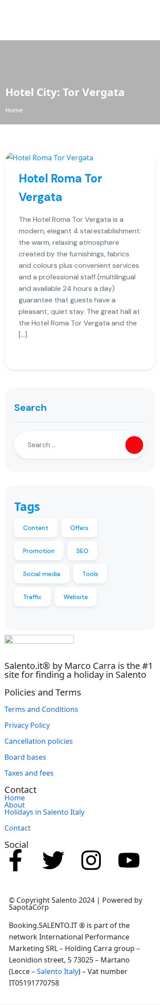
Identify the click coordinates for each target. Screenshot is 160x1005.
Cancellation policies (38, 741)
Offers (79, 528)
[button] (128, 20)
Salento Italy (57, 971)
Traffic (32, 597)
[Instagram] (91, 860)
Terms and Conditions (41, 709)
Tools (90, 574)
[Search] (134, 445)
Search (30, 407)
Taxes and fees (29, 773)
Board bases (25, 757)
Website (76, 597)
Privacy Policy (27, 725)
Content (35, 528)
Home (14, 110)
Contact (17, 828)
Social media (41, 574)
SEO (82, 551)
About (14, 805)
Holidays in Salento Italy (44, 812)
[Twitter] (53, 860)
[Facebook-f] (15, 860)
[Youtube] (129, 860)
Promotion (39, 551)
